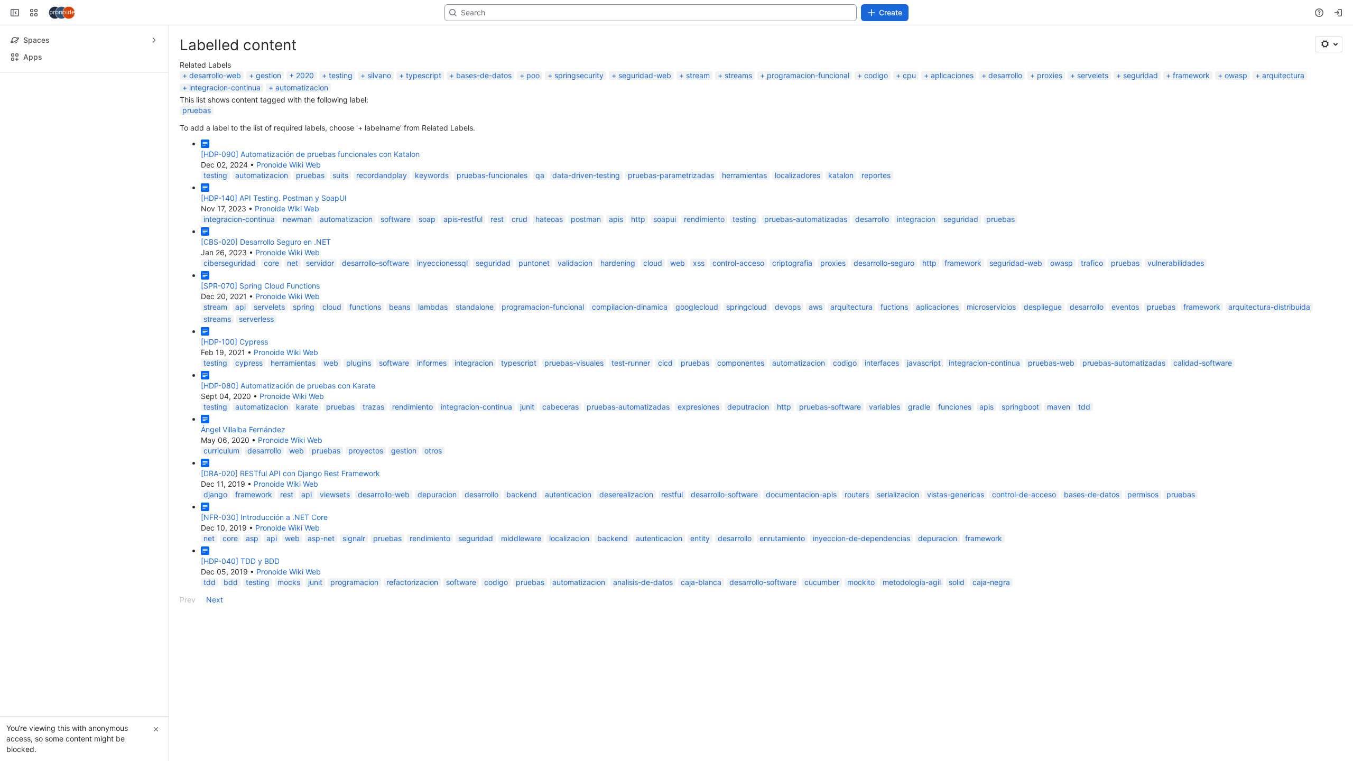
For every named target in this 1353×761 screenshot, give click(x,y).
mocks (288, 637)
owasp (1236, 130)
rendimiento (704, 274)
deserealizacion (626, 549)
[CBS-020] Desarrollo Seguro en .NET (266, 297)
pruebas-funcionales (492, 230)
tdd (1084, 462)
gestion (268, 130)
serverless (256, 374)
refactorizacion (412, 637)
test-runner (630, 418)
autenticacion (568, 549)
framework (1191, 130)
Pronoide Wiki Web (288, 220)
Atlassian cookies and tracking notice (772, 27)
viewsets (335, 549)
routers (857, 549)
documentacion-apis (801, 549)
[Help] (1319, 68)
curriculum (221, 506)
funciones (954, 462)
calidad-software (1202, 418)
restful (672, 549)
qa (539, 230)
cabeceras (560, 462)
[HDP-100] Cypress (234, 397)
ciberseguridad (229, 318)
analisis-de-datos (643, 637)
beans (399, 362)
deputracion (748, 462)
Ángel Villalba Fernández (243, 484)
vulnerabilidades (1175, 318)
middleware (521, 593)
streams (738, 130)
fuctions (894, 362)
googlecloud (696, 362)
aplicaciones (952, 130)
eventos (1125, 362)
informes (432, 418)
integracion (916, 274)
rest (497, 274)
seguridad (1140, 130)
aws (815, 362)
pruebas (196, 165)
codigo (876, 130)
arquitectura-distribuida (1269, 362)
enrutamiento (782, 593)
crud (519, 274)
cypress (249, 418)
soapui (664, 274)
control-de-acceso (1024, 549)
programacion (354, 637)
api (240, 362)
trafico (1092, 318)
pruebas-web (1051, 418)
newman (297, 274)
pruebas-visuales (574, 418)
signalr (353, 593)
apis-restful (463, 274)
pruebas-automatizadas (805, 274)
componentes (740, 418)
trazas (373, 462)
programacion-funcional (808, 130)
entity (700, 593)
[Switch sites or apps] (33, 68)
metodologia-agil (912, 637)
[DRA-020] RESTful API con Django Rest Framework (290, 528)
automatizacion (301, 142)
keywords (432, 230)
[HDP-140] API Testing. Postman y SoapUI (274, 253)
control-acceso (738, 318)
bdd (231, 637)
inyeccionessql (442, 318)
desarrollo (1005, 130)
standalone (475, 362)
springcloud (746, 362)
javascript (924, 418)
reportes (876, 230)
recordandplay (381, 230)
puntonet (534, 318)
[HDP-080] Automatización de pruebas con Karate (288, 441)
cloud (652, 318)
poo (533, 130)
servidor (320, 318)
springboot (1020, 462)
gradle (919, 462)
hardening (617, 318)
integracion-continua (225, 142)
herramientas (744, 230)
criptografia (792, 318)
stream (698, 130)
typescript (423, 130)
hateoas (549, 274)
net (292, 318)
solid (957, 637)
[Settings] (1328, 100)
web (677, 318)
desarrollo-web (215, 130)
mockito (861, 637)
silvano (379, 130)
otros (433, 506)
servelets (1092, 130)
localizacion (569, 593)
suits (340, 230)
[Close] (156, 729)
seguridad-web (644, 130)
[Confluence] (62, 68)
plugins (358, 418)
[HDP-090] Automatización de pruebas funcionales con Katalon (310, 209)
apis (616, 274)
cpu (909, 130)
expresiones (698, 462)
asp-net (321, 593)
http (638, 274)
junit (527, 462)
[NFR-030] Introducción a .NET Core (264, 572)
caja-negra (991, 637)
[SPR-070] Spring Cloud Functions (260, 341)
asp (252, 593)
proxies (1049, 130)
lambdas (433, 362)
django (215, 549)
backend (521, 549)
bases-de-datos (484, 130)
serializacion (898, 549)
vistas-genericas (955, 549)
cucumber (821, 637)
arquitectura (1283, 130)
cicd (665, 418)
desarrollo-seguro (884, 318)
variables (884, 462)
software (396, 274)
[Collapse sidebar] (14, 68)
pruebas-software (830, 462)
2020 (305, 130)
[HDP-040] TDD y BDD (240, 616)
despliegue (1043, 362)
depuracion (437, 549)
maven (1058, 462)
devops (788, 362)
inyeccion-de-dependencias (861, 593)
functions (365, 362)
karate (307, 462)
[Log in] (1338, 68)
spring (303, 362)
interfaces (882, 418)
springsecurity (579, 130)
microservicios (991, 362)
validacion (575, 318)
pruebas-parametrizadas (671, 230)
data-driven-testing (586, 230)
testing (341, 130)
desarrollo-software (375, 318)
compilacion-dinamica (630, 362)
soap (427, 274)
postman (586, 274)
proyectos (365, 506)
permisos (1143, 549)
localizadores (797, 230)
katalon (841, 230)
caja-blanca (701, 637)
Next (214, 655)
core (271, 318)
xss (699, 318)
